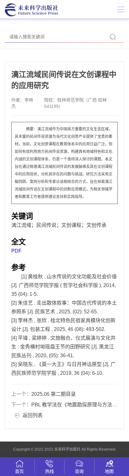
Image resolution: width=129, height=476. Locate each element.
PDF (16, 251)
